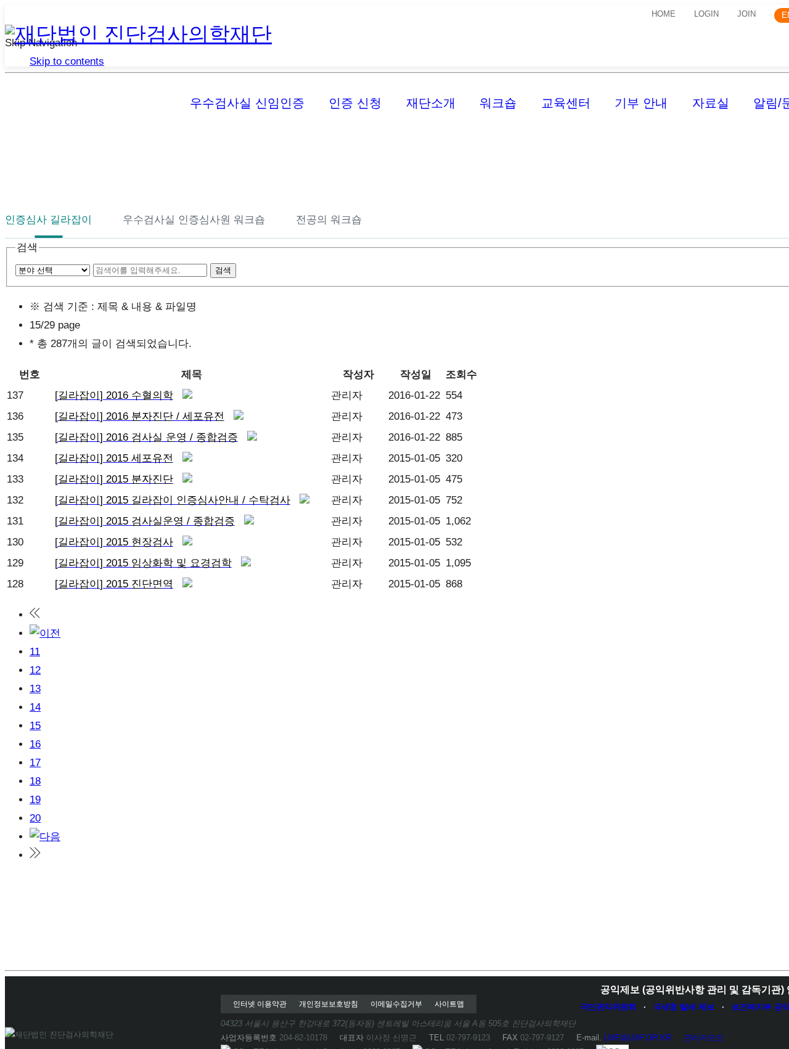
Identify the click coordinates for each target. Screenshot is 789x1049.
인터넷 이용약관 (260, 1004)
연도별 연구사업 (706, 143)
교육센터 (566, 103)
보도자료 (102, 143)
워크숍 (498, 103)
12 (35, 670)
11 (35, 652)
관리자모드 (704, 1037)
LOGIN (706, 13)
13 (35, 689)
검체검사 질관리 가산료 (527, 143)
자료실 (710, 103)
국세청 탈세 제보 (683, 1006)
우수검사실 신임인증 (247, 103)
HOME (664, 13)
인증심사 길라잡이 (48, 220)
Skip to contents (67, 61)
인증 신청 (355, 103)
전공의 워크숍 (329, 220)
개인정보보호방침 (328, 1004)
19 (35, 800)
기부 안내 (641, 103)
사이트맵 (449, 1004)
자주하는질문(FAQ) (202, 143)
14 (35, 707)
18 (35, 781)
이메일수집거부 (396, 1004)
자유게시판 (412, 143)
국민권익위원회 (608, 1006)
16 (35, 744)
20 (35, 818)
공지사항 (26, 143)
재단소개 (431, 103)
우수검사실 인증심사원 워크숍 (194, 220)
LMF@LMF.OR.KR (637, 1037)
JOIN (746, 13)
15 (35, 726)
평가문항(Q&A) (316, 143)
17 (35, 763)
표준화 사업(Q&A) (659, 143)
